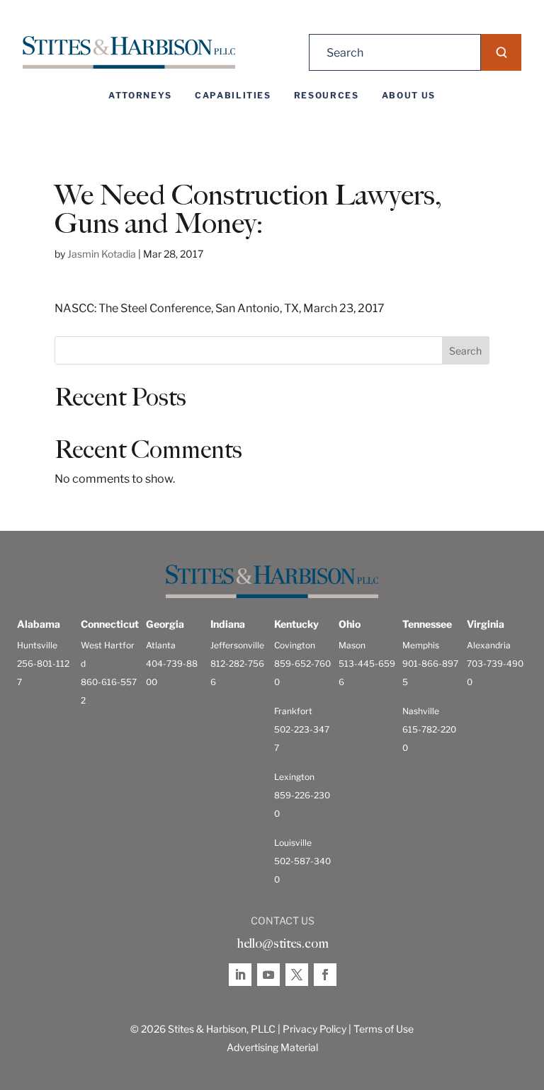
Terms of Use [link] (383, 1029)
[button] (501, 52)
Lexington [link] (294, 776)
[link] (129, 52)
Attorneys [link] (140, 96)
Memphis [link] (420, 645)
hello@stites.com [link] (283, 943)
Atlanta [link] (161, 645)
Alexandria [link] (489, 645)
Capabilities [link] (233, 96)
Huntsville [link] (37, 645)
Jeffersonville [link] (237, 645)
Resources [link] (326, 96)
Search (465, 351)
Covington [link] (294, 645)
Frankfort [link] (293, 711)
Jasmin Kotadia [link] (101, 254)
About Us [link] (409, 96)
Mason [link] (352, 645)
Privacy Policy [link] (314, 1029)
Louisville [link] (293, 842)
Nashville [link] (420, 711)
